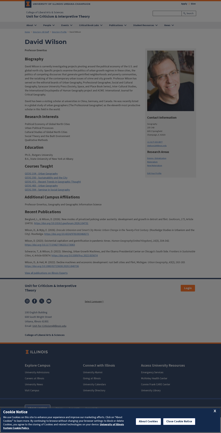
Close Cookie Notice (179, 421)
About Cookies (148, 421)
